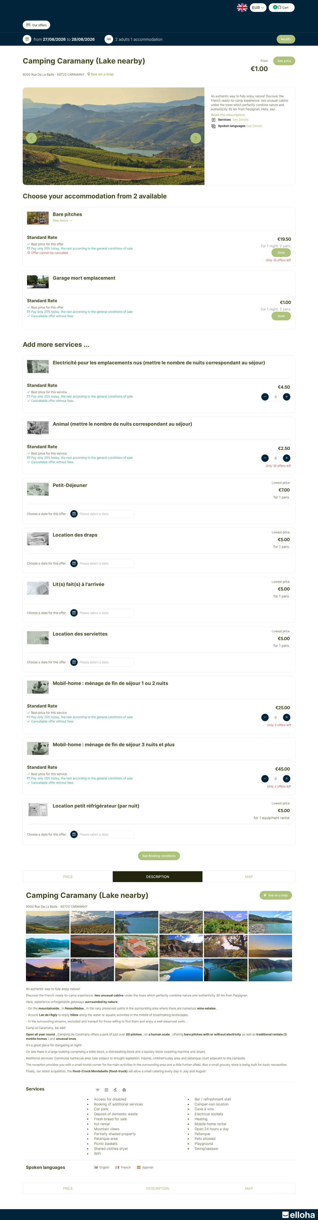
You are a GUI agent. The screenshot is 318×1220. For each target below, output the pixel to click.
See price (284, 61)
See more (60, 220)
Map (249, 876)
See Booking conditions (159, 856)
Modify (286, 39)
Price (68, 876)
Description (157, 876)
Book (281, 252)
